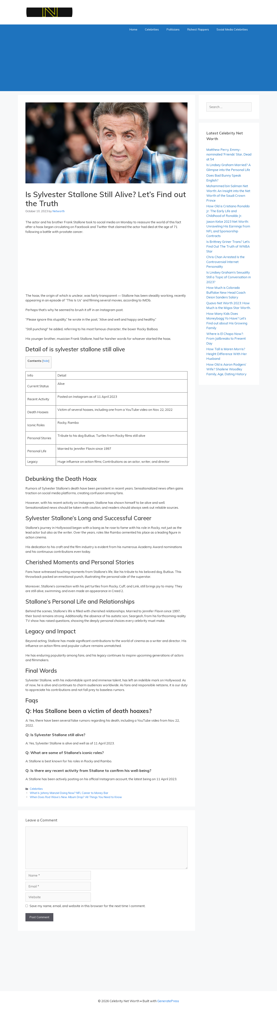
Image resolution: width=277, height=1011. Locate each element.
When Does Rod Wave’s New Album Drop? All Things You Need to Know (76, 797)
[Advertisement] (138, 63)
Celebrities (152, 29)
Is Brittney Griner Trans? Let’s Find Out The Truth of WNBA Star (228, 246)
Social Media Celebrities (232, 29)
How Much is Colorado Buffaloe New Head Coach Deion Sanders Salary (226, 292)
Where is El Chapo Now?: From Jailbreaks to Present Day (226, 338)
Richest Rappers (198, 29)
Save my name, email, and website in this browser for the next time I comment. (87, 906)
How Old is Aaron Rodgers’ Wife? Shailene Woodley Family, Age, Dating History (226, 369)
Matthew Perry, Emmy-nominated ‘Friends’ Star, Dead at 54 (228, 154)
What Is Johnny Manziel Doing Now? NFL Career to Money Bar (69, 793)
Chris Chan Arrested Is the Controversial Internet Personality (225, 261)
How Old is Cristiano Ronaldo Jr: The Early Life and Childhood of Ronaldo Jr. (228, 211)
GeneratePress (168, 1001)
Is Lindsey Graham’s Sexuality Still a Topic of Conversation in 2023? (228, 277)
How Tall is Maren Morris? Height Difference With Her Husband (226, 354)
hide (45, 361)
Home (133, 29)
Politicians (173, 29)
